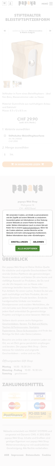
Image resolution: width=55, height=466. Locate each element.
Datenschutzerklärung (31, 228)
